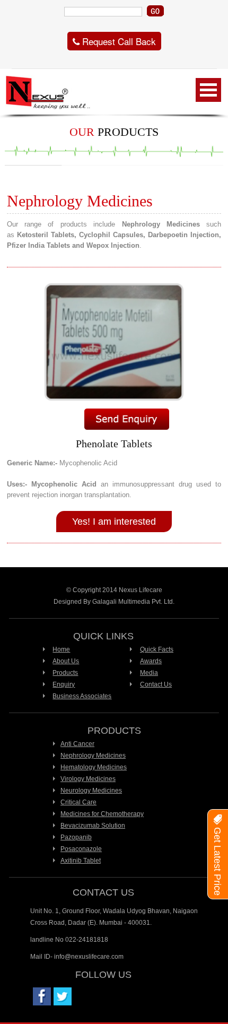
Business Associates (81, 696)
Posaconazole (81, 849)
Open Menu (208, 90)
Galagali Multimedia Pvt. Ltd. (133, 601)
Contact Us (156, 684)
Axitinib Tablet (80, 860)
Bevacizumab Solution (92, 825)
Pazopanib (76, 837)
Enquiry (63, 684)
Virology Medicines (88, 779)
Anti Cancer (77, 744)
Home (61, 649)
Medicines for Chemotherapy (102, 814)
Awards (151, 661)
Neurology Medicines (91, 790)
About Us (65, 661)
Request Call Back (118, 41)
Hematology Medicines (93, 767)
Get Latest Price (217, 860)
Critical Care (78, 802)
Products (65, 672)
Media (149, 672)
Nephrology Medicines (93, 755)
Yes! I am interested (114, 521)
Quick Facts (156, 649)
